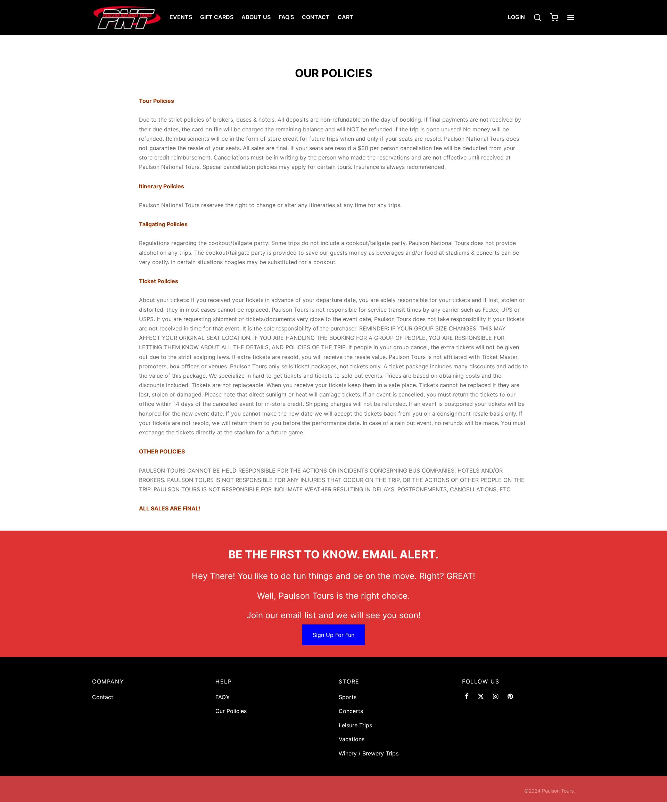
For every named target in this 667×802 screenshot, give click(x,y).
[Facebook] (466, 696)
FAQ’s (286, 17)
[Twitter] (481, 696)
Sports (347, 697)
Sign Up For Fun (333, 634)
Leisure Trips (355, 725)
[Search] (537, 17)
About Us (256, 17)
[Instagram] (495, 696)
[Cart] (554, 17)
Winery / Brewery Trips (368, 753)
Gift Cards (216, 17)
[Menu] (571, 17)
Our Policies (231, 710)
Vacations (351, 739)
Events (181, 17)
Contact (316, 17)
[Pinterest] (510, 696)
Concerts (351, 710)
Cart (345, 17)
